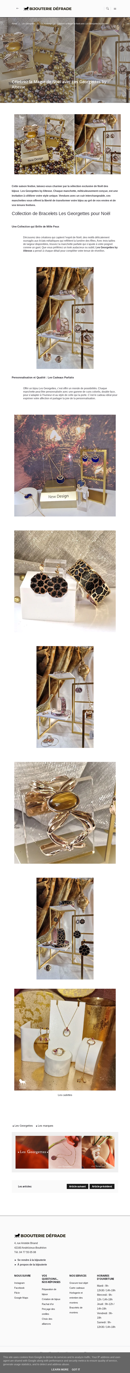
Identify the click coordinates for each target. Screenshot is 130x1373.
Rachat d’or (48, 1304)
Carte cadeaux (77, 1287)
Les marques (46, 24)
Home (14, 24)
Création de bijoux (51, 1299)
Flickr (17, 1292)
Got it (76, 1369)
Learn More (60, 1369)
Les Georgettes (28, 24)
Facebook (19, 1287)
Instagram (19, 1283)
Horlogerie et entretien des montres (76, 1297)
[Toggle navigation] (114, 8)
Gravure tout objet (78, 1283)
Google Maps (21, 1297)
